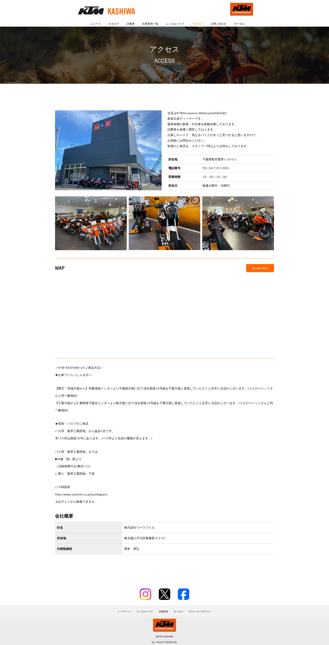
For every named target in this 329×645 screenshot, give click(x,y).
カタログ (113, 23)
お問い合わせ (218, 23)
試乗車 (131, 23)
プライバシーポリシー (199, 611)
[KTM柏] (106, 10)
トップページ (124, 611)
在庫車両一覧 (150, 23)
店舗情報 (163, 611)
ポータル (239, 23)
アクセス (197, 23)
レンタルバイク (175, 23)
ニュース (95, 23)
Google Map (260, 268)
